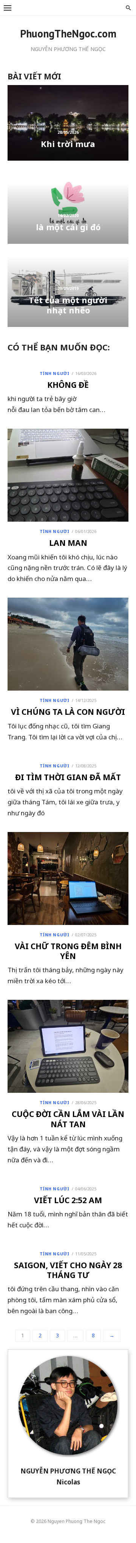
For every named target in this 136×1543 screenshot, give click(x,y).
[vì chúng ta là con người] (68, 644)
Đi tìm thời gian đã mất (68, 777)
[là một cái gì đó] (68, 206)
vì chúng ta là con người (68, 711)
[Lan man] (68, 475)
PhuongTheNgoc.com (68, 33)
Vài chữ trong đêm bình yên (68, 951)
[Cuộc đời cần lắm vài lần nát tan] (68, 1046)
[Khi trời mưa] (68, 123)
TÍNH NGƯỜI (54, 373)
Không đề (68, 385)
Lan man (68, 543)
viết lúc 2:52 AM (68, 1200)
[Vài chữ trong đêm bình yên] (68, 878)
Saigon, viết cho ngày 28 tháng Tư (68, 1270)
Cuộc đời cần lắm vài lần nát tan (68, 1119)
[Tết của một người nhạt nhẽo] (68, 289)
